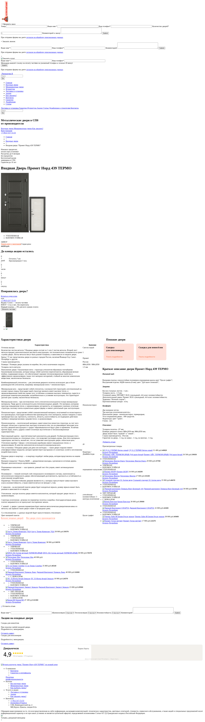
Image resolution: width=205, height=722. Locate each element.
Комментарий (111, 48)
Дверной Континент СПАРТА (142, 508)
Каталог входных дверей (12, 518)
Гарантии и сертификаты (20, 673)
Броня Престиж (123, 502)
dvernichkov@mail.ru (18, 703)
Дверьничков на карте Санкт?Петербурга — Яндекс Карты (102, 659)
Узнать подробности (114, 357)
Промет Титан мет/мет (132, 521)
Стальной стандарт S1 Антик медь (147, 480)
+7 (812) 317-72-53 (8, 133)
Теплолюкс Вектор (127, 476)
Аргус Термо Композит (36, 542)
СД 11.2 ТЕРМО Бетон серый (141, 450)
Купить (105, 452)
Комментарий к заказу (51, 33)
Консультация (6, 131)
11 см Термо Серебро (33, 566)
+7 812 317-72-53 (17, 701)
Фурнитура (10, 89)
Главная (9, 83)
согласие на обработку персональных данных (44, 37)
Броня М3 (20, 600)
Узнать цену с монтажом (11, 244)
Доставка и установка (14, 91)
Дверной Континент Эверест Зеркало (53, 587)
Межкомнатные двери (15, 87)
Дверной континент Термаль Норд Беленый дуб (163, 489)
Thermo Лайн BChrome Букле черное (149, 517)
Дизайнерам (11, 102)
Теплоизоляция (81, 613)
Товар (3, 26)
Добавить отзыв (108, 442)
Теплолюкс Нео (27, 557)
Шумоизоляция (58, 613)
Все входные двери (18, 684)
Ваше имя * (52, 26)
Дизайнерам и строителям (60, 108)
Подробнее (113, 452)
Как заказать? (11, 95)
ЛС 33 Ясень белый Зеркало (42, 579)
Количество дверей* (160, 26)
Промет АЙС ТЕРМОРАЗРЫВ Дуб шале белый (163, 455)
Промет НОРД (122, 472)
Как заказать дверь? (18, 696)
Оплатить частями (8, 309)
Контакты (10, 98)
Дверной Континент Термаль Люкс (51, 572)
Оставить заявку (7, 633)
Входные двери (12, 85)
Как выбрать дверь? (18, 688)
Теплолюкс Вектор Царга (136, 461)
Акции (8, 93)
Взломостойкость (104, 613)
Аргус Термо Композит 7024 (42, 532)
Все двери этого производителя (40, 518)
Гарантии (9, 100)
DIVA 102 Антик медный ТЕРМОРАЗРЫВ (60, 553)
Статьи (8, 104)
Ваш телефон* (104, 26)
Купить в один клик (9, 296)
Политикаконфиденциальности (14, 678)
